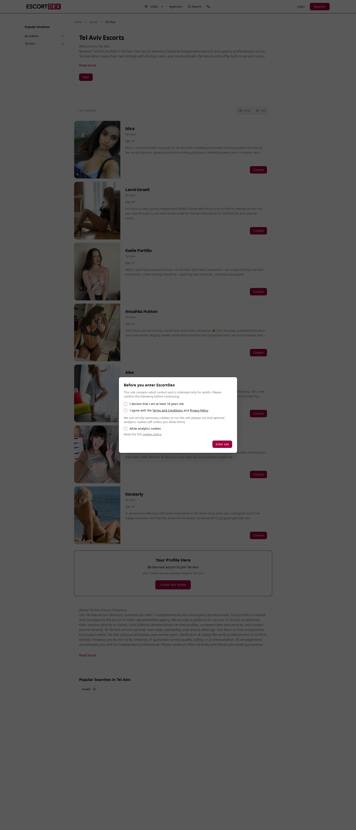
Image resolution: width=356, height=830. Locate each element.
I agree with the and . (169, 410)
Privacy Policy (199, 410)
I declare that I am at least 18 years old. (157, 404)
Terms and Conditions (167, 410)
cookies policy (151, 434)
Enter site (222, 444)
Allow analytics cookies (145, 428)
